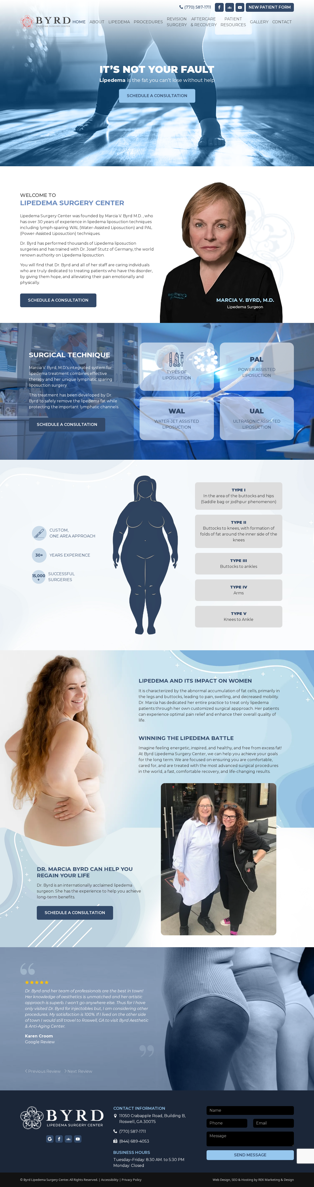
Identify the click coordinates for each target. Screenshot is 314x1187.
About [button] (97, 22)
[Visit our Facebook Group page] (229, 7)
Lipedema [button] (119, 22)
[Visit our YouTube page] (240, 7)
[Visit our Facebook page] (219, 7)
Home (79, 22)
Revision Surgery (177, 22)
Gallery (259, 22)
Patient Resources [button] (233, 22)
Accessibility (109, 1179)
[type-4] (168, 510)
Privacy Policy (132, 1179)
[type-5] (150, 609)
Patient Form (270, 7)
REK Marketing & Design (276, 1179)
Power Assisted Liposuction (256, 367)
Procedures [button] (148, 22)
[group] (57, 1071)
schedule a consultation (157, 95)
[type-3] (145, 585)
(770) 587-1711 (197, 7)
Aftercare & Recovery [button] (204, 22)
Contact (282, 22)
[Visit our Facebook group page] (68, 1139)
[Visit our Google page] (49, 1139)
